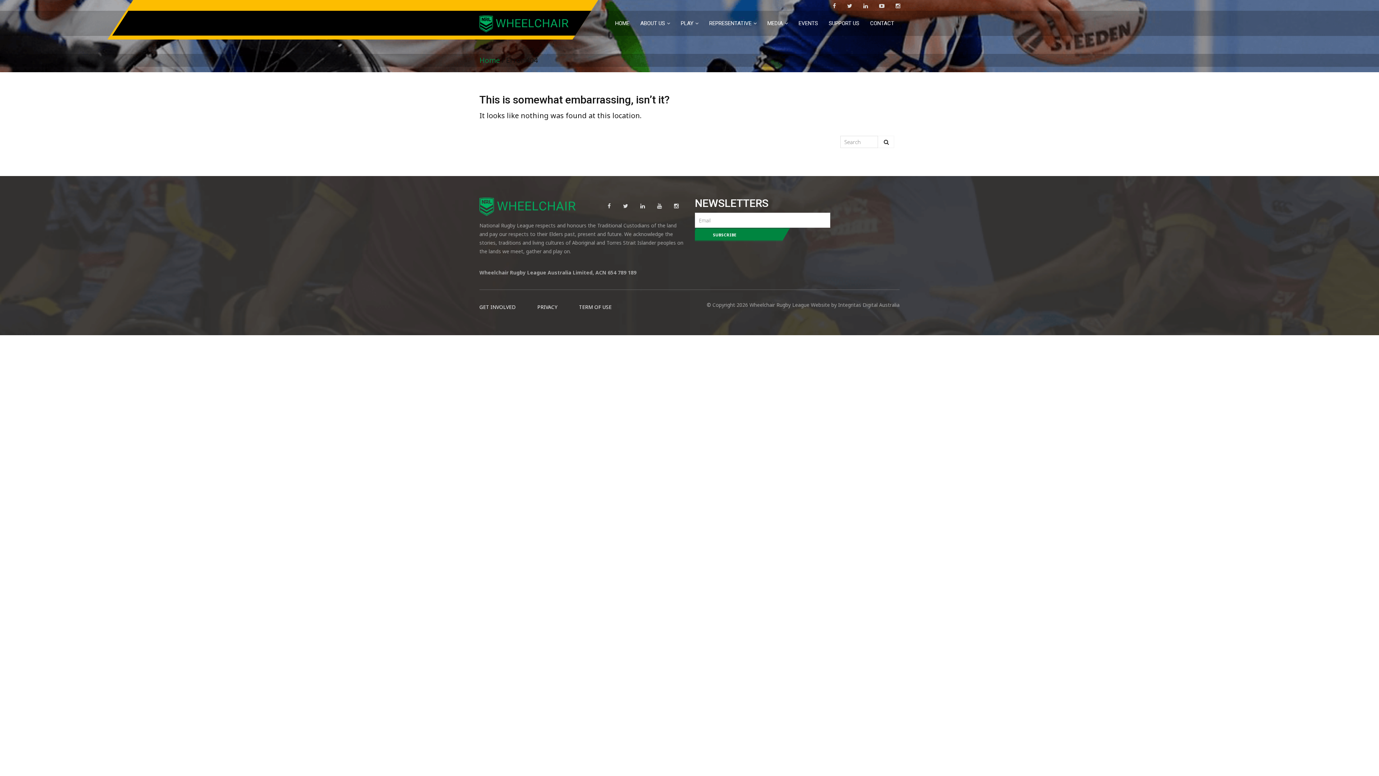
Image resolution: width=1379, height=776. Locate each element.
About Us (652, 23)
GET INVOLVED (497, 307)
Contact (882, 23)
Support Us (844, 23)
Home (622, 23)
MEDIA (775, 23)
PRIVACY (547, 307)
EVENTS (808, 23)
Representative (730, 23)
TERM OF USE (595, 307)
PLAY (687, 23)
